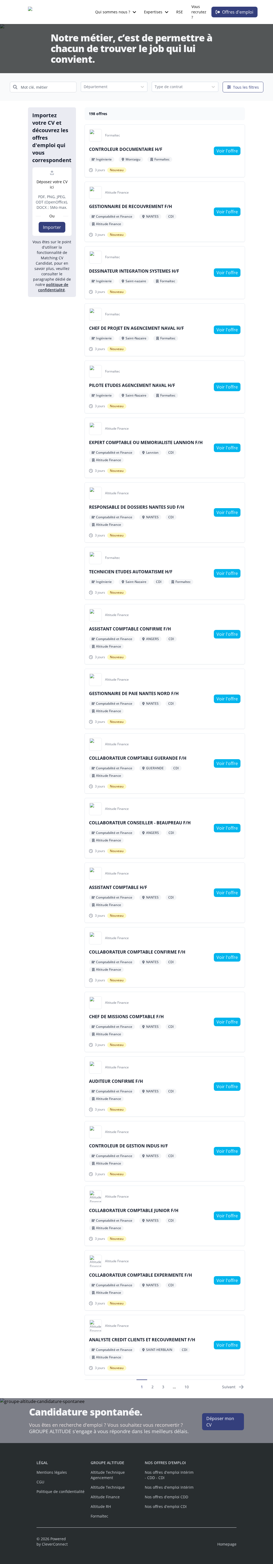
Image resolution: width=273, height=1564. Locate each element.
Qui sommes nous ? (112, 11)
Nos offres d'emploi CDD (166, 1496)
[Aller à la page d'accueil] (55, 12)
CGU (40, 1481)
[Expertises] (166, 12)
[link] (227, 151)
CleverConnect (55, 1544)
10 (186, 1386)
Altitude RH (101, 1506)
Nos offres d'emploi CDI (166, 1506)
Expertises (153, 11)
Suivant (228, 1386)
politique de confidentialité (53, 287)
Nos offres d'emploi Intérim (169, 1487)
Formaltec (99, 1516)
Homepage (226, 1544)
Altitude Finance (105, 1496)
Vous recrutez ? (198, 12)
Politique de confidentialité (61, 1491)
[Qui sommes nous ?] (134, 12)
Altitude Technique (108, 1487)
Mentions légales (52, 1472)
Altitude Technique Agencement (108, 1475)
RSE (179, 11)
